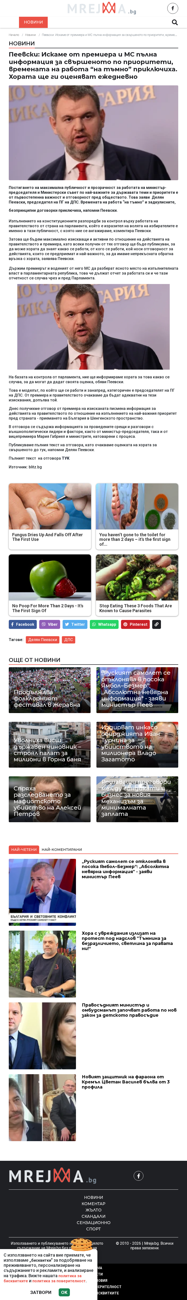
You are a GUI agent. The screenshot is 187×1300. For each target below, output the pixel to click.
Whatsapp (107, 624)
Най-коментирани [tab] (62, 849)
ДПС (68, 639)
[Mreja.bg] (53, 1176)
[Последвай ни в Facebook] (172, 8)
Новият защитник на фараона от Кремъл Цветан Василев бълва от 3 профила (126, 1081)
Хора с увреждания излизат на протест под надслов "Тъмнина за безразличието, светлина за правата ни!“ (127, 941)
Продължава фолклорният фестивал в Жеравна (47, 698)
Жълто (96, 22)
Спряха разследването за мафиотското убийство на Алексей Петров (47, 801)
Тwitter (78, 624)
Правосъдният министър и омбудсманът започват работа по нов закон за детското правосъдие (129, 1010)
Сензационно (94, 1222)
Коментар (65, 22)
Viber (53, 624)
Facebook (25, 624)
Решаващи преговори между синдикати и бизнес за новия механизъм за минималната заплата (136, 798)
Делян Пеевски (42, 639)
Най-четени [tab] (24, 849)
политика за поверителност (59, 1281)
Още (154, 22)
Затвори (40, 1292)
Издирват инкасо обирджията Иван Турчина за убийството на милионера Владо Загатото (130, 743)
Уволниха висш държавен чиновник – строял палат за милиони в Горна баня (47, 750)
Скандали (127, 22)
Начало (14, 35)
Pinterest (138, 624)
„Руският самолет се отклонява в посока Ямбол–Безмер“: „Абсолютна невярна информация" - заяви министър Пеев (135, 689)
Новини (33, 22)
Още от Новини (34, 660)
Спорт (93, 1229)
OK (64, 1292)
